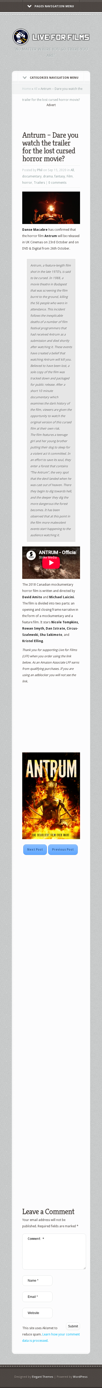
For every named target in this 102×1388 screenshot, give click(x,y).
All (35, 89)
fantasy (59, 176)
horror (27, 183)
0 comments (57, 183)
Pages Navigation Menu (54, 6)
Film (70, 176)
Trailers (39, 183)
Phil (39, 170)
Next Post (35, 849)
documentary (32, 176)
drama (48, 176)
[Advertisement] (62, 115)
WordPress (80, 1377)
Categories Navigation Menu (54, 77)
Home (26, 89)
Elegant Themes (42, 1377)
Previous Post (63, 849)
